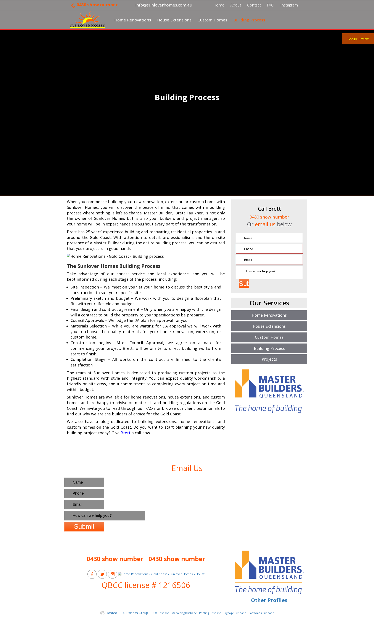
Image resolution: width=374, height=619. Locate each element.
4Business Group (135, 613)
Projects (269, 359)
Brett (126, 432)
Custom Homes (212, 20)
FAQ (270, 5)
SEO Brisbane (160, 613)
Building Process (249, 20)
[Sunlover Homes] (87, 19)
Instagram (289, 5)
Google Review (358, 39)
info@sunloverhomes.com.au (146, 549)
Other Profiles (269, 600)
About (235, 5)
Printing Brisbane (210, 613)
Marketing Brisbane (184, 613)
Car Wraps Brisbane (261, 613)
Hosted (111, 613)
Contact (254, 5)
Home (218, 5)
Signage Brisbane (235, 613)
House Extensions (174, 20)
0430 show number (97, 5)
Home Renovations (132, 20)
